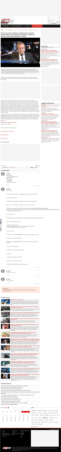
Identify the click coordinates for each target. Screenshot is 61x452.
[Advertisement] (30, 8)
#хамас (33, 415)
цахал (36, 424)
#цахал (37, 415)
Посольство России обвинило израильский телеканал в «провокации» (14, 385)
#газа (56, 410)
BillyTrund (8, 189)
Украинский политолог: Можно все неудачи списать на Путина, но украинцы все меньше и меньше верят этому (20, 392)
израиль (45, 417)
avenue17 (8, 279)
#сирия (48, 412)
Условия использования (16, 433)
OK (5, 23)
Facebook (2, 23)
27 (15, 420)
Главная (3, 430)
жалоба (8, 184)
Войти (58, 21)
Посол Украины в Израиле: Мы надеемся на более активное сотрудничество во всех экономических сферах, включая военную (17, 395)
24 (2, 420)
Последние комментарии (6, 434)
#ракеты (40, 412)
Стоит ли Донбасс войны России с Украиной (9, 398)
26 (11, 420)
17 (2, 418)
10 (2, 417)
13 (15, 417)
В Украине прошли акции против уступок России (10, 401)
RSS (7, 23)
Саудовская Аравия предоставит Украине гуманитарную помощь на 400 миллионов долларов (24, 325)
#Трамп (44, 410)
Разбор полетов (37, 26)
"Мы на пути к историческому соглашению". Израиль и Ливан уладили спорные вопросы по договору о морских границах (25, 346)
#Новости (40, 410)
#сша (52, 412)
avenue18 (8, 270)
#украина (56, 412)
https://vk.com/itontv (4, 134)
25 (7, 420)
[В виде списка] (8, 407)
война (58, 415)
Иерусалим (42, 415)
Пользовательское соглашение (16, 450)
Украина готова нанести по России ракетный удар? (11, 399)
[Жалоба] (31, 167)
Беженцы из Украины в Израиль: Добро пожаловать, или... (12, 387)
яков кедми (40, 424)
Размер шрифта (52, 429)
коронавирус (41, 419)
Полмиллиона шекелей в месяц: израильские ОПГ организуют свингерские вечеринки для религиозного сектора (23, 333)
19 (11, 418)
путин (42, 422)
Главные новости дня (17, 26)
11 (7, 417)
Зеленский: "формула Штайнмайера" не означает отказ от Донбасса (14, 402)
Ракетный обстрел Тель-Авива (17, 299)
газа (32, 417)
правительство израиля (36, 422)
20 (15, 418)
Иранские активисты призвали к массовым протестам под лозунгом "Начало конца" (24, 319)
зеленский (39, 417)
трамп (53, 422)
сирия (46, 422)
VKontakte (4, 23)
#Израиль (34, 410)
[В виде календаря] (6, 407)
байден (54, 415)
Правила (13, 431)
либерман (46, 419)
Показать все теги (34, 426)
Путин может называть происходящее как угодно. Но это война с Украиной (15, 390)
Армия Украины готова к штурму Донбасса (9, 404)
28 (19, 420)
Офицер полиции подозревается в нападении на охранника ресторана (25, 312)
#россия (44, 412)
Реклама (13, 434)
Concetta (8, 173)
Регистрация (54, 23)
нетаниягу (51, 419)
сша (49, 422)
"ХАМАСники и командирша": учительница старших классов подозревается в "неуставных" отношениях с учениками (23, 362)
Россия (46, 415)
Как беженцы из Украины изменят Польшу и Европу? (11, 388)
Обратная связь (10, 17)
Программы (5, 26)
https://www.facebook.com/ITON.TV (7, 131)
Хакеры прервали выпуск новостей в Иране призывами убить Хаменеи (25, 368)
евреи (35, 417)
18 (7, 418)
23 (27, 418)
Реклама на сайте (3, 17)
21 (19, 418)
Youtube (1, 23)
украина (56, 422)
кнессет (36, 419)
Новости (38, 165)
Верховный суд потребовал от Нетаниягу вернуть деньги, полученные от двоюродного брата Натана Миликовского (25, 375)
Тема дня (27, 26)
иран (56, 417)
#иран (33, 412)
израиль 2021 (51, 417)
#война (53, 410)
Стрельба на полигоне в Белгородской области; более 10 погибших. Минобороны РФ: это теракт (25, 307)
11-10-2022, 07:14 (12, 167)
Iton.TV (6, 447)
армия (51, 415)
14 (19, 417)
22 (23, 418)
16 (27, 417)
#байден (48, 410)
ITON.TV (9, 124)
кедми (33, 419)
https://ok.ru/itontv (4, 138)
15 (23, 417)
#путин (36, 412)
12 (11, 417)
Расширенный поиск (5, 433)
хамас (33, 424)
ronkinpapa (6, 167)
